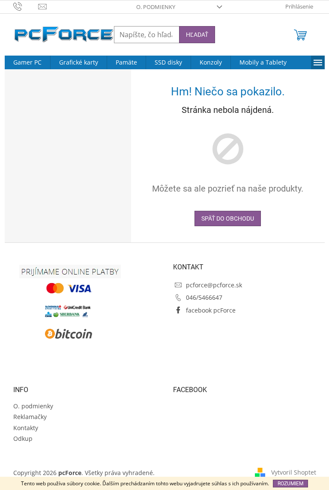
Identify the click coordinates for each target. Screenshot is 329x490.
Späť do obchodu (227, 218)
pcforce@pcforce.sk (214, 285)
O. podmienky (155, 7)
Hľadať (197, 34)
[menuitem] (27, 62)
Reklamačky (30, 417)
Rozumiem (290, 484)
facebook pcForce (211, 310)
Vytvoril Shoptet (293, 472)
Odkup (23, 438)
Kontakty (25, 428)
